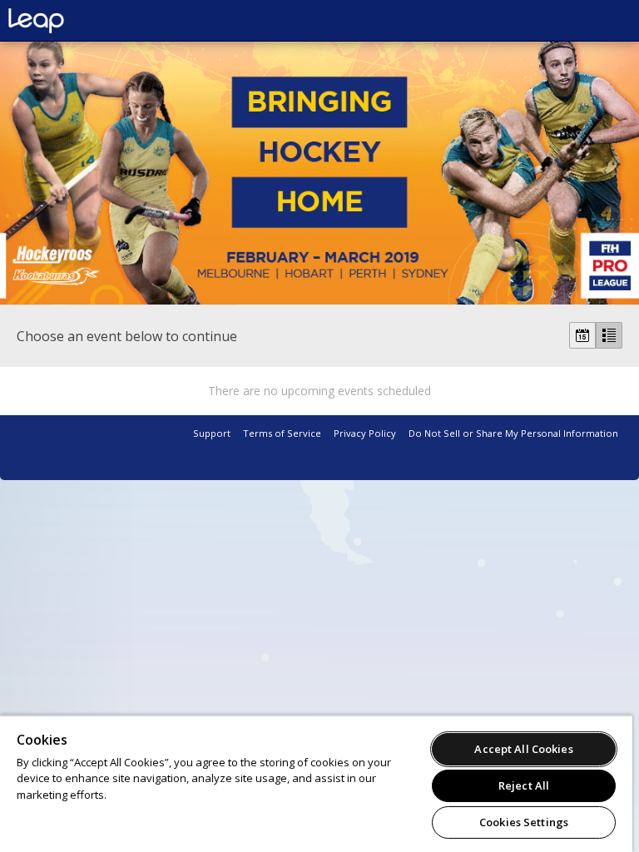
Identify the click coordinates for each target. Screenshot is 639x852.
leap (91, 20)
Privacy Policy (365, 433)
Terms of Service (282, 433)
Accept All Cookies (523, 748)
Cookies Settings (523, 822)
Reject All (523, 785)
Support (211, 433)
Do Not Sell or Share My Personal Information (513, 433)
